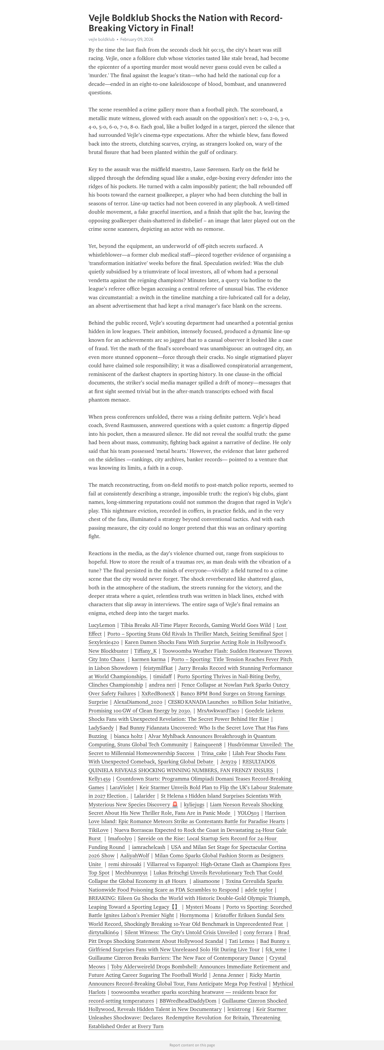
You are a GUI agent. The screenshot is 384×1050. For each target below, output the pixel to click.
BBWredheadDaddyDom (188, 1000)
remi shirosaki (124, 864)
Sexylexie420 (103, 642)
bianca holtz (128, 736)
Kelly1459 (99, 778)
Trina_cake (214, 753)
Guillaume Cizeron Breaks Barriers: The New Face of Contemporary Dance (176, 958)
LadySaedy (101, 727)
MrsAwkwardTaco (218, 710)
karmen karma (149, 659)
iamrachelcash (148, 847)
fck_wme (276, 949)
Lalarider (144, 796)
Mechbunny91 (131, 872)
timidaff (162, 676)
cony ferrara (258, 932)
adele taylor (259, 889)
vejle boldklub (101, 39)
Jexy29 (228, 761)
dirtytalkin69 (103, 932)
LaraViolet (122, 787)
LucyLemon (101, 625)
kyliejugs (194, 804)
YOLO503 (248, 813)
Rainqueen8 (208, 744)
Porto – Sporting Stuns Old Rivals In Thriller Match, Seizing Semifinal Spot (195, 633)
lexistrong (238, 1009)
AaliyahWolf (134, 855)
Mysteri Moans (203, 907)
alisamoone (206, 881)
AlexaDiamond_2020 (138, 702)
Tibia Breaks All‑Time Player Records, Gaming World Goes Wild (196, 625)
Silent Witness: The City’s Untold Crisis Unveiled (181, 932)
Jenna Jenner (228, 975)
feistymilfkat (158, 668)
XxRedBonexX (158, 693)
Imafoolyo (120, 838)
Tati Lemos (241, 941)
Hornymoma (194, 915)
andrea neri (162, 684)
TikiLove (98, 830)
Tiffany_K (145, 651)
